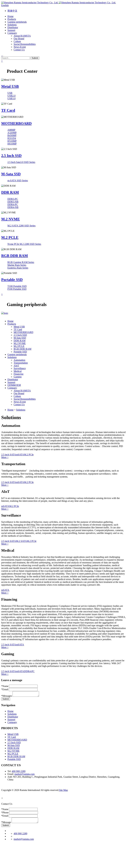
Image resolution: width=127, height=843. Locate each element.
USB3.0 (11, 98)
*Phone (5, 812)
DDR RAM (10, 192)
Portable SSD (12, 280)
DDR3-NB (12, 201)
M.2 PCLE (9, 237)
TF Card (8, 110)
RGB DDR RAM (14, 256)
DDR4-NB (12, 207)
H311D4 (11, 138)
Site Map (63, 790)
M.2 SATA (21, 541)
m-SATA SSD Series (17, 180)
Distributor (12, 716)
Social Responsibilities (25, 44)
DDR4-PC (12, 204)
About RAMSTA (22, 35)
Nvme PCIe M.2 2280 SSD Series (24, 244)
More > (5, 457)
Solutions (20, 409)
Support (11, 719)
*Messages (6, 696)
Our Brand (19, 38)
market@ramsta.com (24, 774)
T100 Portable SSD (17, 286)
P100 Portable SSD (16, 289)
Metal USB (10, 86)
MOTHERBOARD (16, 123)
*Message (6, 822)
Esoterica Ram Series (17, 267)
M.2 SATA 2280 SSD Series (21, 225)
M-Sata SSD (11, 174)
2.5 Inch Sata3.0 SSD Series (21, 162)
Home (10, 409)
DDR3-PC (12, 199)
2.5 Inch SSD (11, 156)
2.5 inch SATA (8, 454)
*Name (4, 686)
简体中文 (12, 10)
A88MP (11, 130)
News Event (20, 47)
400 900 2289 (18, 771)
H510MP (12, 141)
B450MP (11, 135)
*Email (4, 689)
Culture (17, 41)
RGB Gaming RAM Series (20, 262)
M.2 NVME (10, 219)
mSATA (20, 454)
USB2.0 (11, 95)
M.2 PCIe (29, 454)
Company (12, 722)
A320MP (12, 132)
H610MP (12, 143)
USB (9, 93)
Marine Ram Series (16, 265)
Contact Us (19, 49)
